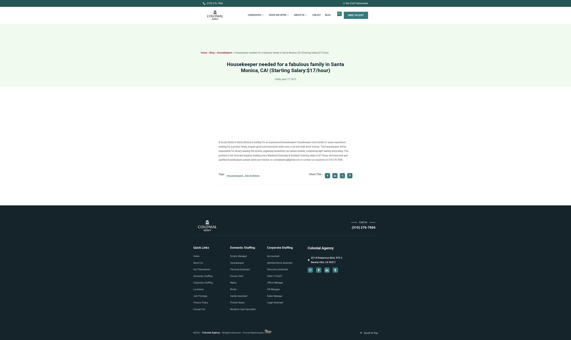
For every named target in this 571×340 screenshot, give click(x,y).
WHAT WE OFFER (277, 15)
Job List (316, 15)
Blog (328, 15)
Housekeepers (224, 52)
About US (299, 15)
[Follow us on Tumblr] (335, 270)
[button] (339, 14)
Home (204, 52)
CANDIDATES (254, 15)
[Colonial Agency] (215, 15)
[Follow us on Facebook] (318, 270)
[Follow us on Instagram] (310, 270)
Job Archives (252, 176)
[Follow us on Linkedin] (327, 270)
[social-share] (327, 175)
